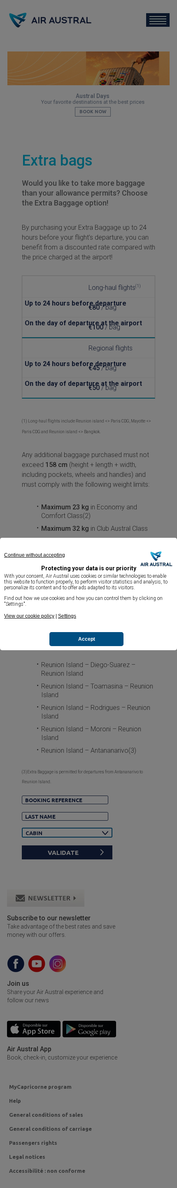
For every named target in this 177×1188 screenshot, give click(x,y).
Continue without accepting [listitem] (34, 555)
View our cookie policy (29, 616)
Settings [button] (67, 616)
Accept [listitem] (86, 639)
